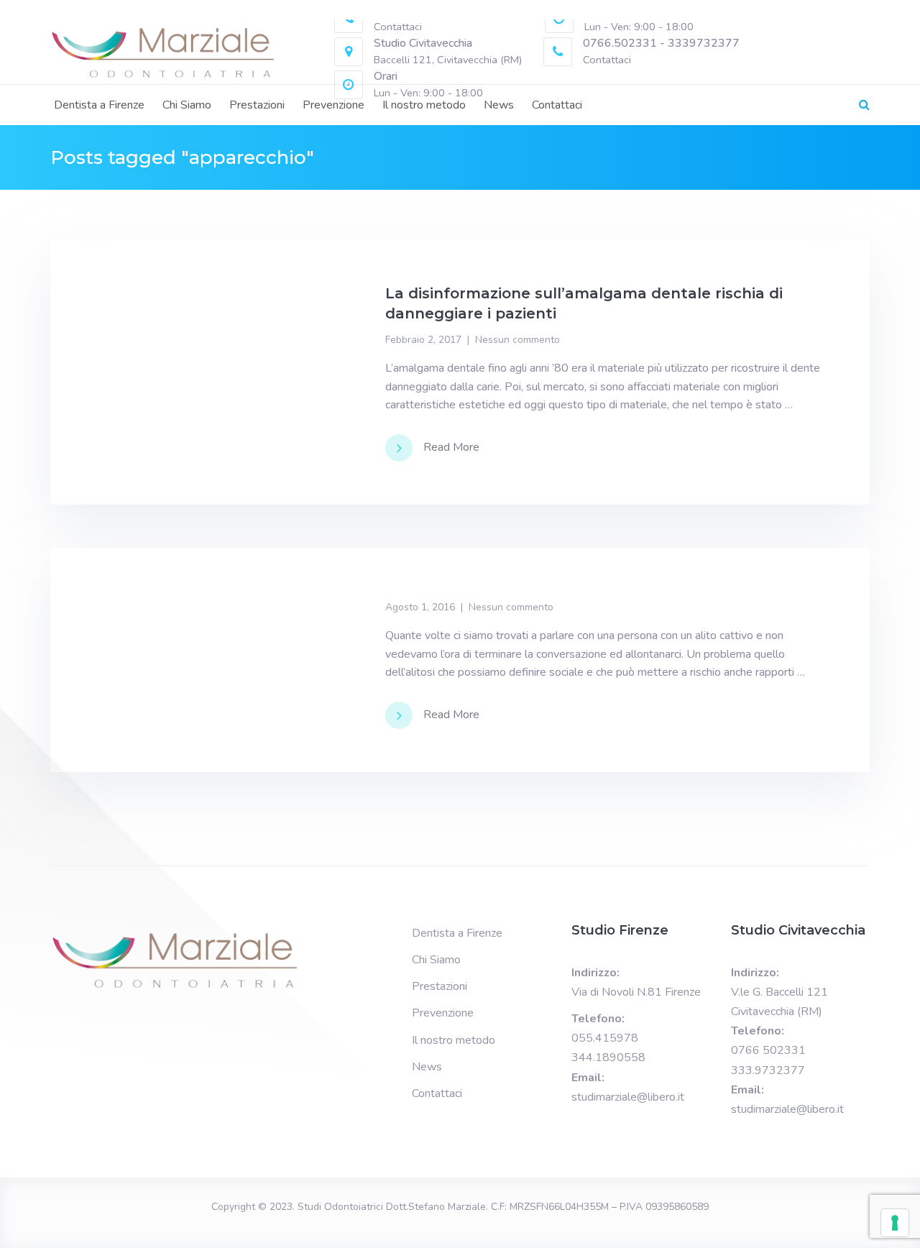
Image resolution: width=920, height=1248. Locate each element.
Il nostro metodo (424, 105)
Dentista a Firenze (99, 105)
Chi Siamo (186, 105)
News (499, 105)
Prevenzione (333, 105)
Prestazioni (257, 105)
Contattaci (557, 105)
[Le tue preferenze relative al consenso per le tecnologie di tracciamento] (894, 1222)
